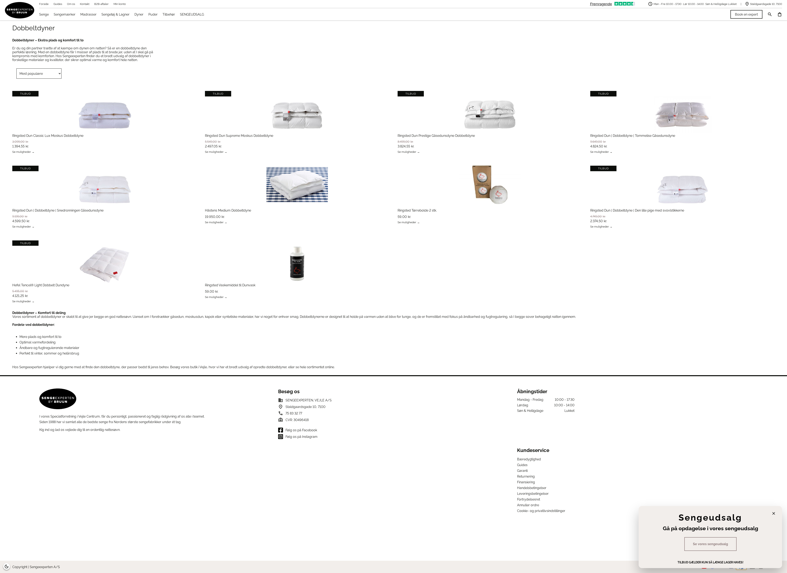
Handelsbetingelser (531, 488)
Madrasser (88, 14)
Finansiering (526, 482)
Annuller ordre (528, 505)
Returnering (526, 476)
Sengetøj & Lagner (115, 14)
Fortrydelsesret (528, 499)
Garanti (522, 471)
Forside (44, 4)
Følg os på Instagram (301, 437)
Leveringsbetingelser (533, 494)
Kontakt (84, 4)
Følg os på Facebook (301, 430)
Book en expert (746, 14)
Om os (71, 4)
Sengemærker (64, 14)
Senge (44, 14)
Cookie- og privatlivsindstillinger (541, 511)
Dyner (138, 14)
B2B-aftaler (101, 4)
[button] (6, 566)
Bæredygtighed (529, 459)
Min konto (120, 4)
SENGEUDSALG (192, 14)
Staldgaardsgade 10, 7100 (766, 4)
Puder (153, 14)
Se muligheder (21, 152)
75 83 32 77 (293, 413)
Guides (57, 4)
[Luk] (773, 513)
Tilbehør (169, 14)
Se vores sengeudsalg (710, 544)
